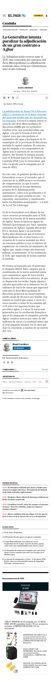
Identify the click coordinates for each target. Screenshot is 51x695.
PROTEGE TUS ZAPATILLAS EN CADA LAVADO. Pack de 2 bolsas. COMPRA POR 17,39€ (35, 665)
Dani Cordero (25, 88)
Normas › (45, 369)
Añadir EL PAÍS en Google (15, 104)
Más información (7, 393)
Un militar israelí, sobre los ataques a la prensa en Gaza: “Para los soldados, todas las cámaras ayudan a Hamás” (25, 506)
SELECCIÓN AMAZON (25, 586)
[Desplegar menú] (4, 16)
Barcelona (34, 30)
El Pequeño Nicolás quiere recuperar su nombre (22, 537)
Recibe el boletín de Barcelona (17, 358)
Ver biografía (19, 348)
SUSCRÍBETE (39, 15)
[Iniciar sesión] (47, 16)
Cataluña (9, 23)
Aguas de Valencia (16, 382)
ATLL (35, 382)
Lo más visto (8, 527)
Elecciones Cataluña (10, 30)
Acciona (28, 382)
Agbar (4, 382)
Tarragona (43, 30)
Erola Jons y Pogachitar (13, 532)
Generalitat (23, 30)
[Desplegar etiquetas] (47, 381)
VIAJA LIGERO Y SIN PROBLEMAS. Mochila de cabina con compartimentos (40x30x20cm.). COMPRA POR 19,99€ (35, 653)
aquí (37, 398)
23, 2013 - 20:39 (29, 91)
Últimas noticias (10, 483)
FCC (40, 382)
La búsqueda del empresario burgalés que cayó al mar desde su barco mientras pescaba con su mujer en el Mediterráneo (24, 552)
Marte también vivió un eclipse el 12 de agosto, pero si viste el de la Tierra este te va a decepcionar (25, 515)
